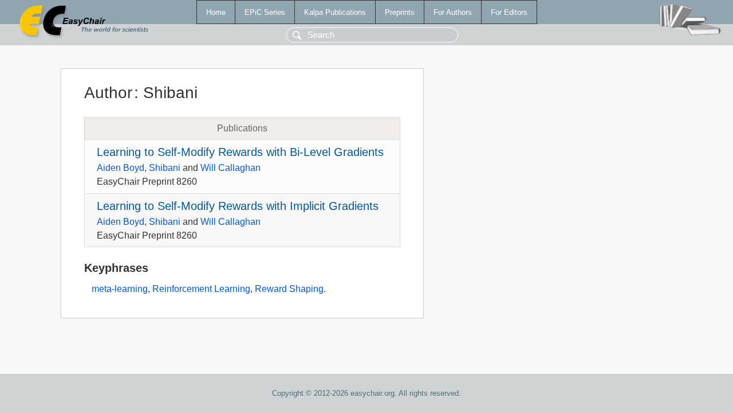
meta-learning (120, 289)
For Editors (509, 12)
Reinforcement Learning (201, 289)
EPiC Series (265, 12)
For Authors (453, 12)
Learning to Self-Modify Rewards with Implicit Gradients (238, 206)
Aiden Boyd (120, 168)
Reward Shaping (289, 289)
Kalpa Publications (335, 12)
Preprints (400, 12)
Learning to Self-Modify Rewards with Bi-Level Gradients (240, 152)
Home (216, 12)
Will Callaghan (230, 168)
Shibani (164, 168)
